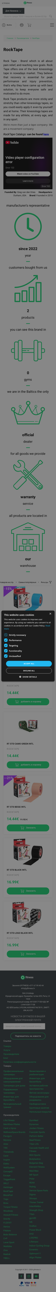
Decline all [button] (29, 670)
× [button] (50, 614)
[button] (28, 677)
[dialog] (28, 645)
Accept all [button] (29, 663)
